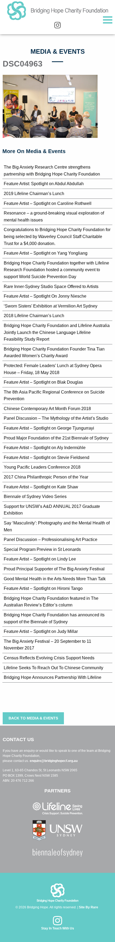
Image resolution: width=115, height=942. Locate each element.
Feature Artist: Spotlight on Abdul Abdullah (44, 183)
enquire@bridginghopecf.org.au (54, 761)
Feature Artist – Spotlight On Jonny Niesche (45, 296)
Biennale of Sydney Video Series (35, 496)
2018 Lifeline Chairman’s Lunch (34, 315)
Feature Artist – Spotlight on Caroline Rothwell (47, 203)
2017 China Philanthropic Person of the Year (46, 477)
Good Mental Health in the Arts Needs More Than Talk (55, 579)
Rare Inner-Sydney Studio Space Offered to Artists (51, 286)
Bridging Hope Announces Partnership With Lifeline (52, 677)
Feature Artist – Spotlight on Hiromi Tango (43, 588)
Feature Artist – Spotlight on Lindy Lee (40, 559)
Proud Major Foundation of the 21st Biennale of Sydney (56, 438)
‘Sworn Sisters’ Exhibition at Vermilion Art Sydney (50, 306)
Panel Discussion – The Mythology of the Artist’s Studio (56, 418)
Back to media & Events (33, 718)
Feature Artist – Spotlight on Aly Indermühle (45, 447)
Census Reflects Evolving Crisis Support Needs (49, 658)
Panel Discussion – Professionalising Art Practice (50, 539)
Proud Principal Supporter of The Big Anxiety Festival (54, 569)
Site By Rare (88, 907)
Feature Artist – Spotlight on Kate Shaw (41, 487)
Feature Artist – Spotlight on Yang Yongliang (45, 253)
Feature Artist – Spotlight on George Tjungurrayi (49, 428)
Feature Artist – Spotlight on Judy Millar (41, 631)
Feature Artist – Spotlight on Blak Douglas (43, 382)
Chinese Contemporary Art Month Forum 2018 (47, 408)
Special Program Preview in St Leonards (42, 549)
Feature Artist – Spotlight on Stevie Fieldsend (46, 457)
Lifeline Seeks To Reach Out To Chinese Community (53, 667)
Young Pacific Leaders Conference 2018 (42, 467)
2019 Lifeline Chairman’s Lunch (34, 193)
